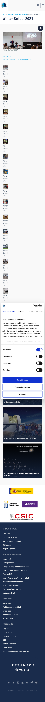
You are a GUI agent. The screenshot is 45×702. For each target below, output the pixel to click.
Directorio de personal (12, 541)
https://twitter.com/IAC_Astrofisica (8, 682)
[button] (5, 67)
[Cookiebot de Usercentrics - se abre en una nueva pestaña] (32, 305)
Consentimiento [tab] (9, 312)
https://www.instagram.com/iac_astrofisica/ (18, 682)
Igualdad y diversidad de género (15, 570)
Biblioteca (7, 545)
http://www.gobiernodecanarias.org (11, 504)
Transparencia (8, 563)
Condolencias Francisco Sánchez (16, 651)
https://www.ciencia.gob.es (21, 491)
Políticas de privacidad (12, 607)
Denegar (22, 394)
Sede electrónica (9, 644)
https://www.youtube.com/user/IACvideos (27, 682)
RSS (4, 640)
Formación (7, 56)
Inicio (4, 14)
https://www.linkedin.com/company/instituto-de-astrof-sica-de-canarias (22, 682)
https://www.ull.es (30, 504)
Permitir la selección (22, 387)
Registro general (9, 549)
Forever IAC (7, 574)
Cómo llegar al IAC (10, 537)
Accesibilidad (8, 618)
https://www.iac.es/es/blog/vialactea (36, 682)
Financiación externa (11, 585)
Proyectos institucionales (13, 582)
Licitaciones (7, 632)
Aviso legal (7, 611)
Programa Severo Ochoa (12, 589)
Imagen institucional (11, 636)
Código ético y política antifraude (16, 567)
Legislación (7, 559)
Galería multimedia (21, 14)
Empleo (6, 629)
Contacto (6, 534)
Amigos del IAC (9, 593)
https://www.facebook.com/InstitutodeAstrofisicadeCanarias (13, 682)
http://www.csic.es (21, 517)
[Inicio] (4, 5)
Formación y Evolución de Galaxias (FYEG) (17, 59)
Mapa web (7, 603)
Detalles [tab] (21, 312)
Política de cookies (10, 615)
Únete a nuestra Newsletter (22, 667)
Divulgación (10, 14)
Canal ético (7, 648)
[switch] (39, 356)
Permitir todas (22, 380)
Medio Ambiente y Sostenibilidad (16, 578)
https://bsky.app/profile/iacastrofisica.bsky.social (31, 682)
